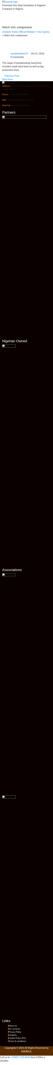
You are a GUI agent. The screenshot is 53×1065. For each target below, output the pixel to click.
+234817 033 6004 (20, 1057)
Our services (14, 1029)
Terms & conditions (17, 1041)
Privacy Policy (14, 1032)
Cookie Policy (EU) (17, 1038)
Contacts (12, 1035)
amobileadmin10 (19, 53)
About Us (12, 1026)
